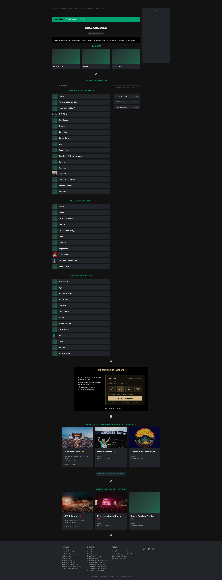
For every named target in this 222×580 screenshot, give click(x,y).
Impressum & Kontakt (119, 558)
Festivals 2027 (66, 558)
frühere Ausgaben (88, 8)
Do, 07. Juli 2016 (127, 96)
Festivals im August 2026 (70, 564)
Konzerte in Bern (92, 554)
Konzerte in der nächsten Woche (97, 560)
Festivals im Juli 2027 (69, 562)
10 (111, 389)
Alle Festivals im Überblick (70, 568)
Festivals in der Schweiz (69, 552)
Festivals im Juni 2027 (69, 560)
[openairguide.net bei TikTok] (153, 549)
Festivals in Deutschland (70, 554)
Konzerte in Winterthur (94, 556)
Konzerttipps (91, 550)
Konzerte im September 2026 (96, 564)
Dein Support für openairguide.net (123, 552)
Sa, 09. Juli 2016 (127, 107)
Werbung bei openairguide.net (122, 554)
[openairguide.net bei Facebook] (149, 549)
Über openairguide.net (119, 550)
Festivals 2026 (66, 556)
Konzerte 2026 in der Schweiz (96, 566)
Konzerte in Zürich (93, 552)
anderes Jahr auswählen (95, 33)
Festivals (63, 8)
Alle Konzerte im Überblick (95, 570)
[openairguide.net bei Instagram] (144, 549)
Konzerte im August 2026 (95, 562)
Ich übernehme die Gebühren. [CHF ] (121, 394)
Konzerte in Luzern (93, 558)
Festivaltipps (66, 550)
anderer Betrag (138, 389)
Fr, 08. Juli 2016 (127, 102)
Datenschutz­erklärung (119, 556)
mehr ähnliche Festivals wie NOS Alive (110, 473)
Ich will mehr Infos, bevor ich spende (111, 408)
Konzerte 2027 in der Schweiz (96, 568)
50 (129, 389)
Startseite (55, 8)
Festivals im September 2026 (71, 566)
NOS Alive (78, 8)
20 (120, 389)
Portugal (70, 8)
